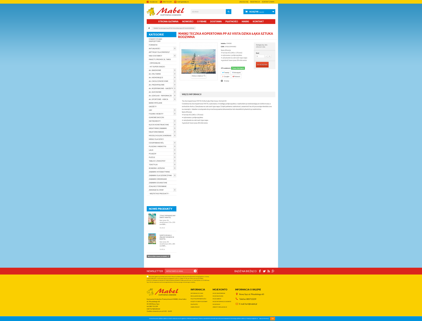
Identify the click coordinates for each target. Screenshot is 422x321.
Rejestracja (255, 2)
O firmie (201, 21)
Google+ (226, 76)
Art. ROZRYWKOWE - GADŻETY (161, 88)
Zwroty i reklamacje (220, 307)
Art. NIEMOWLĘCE (156, 77)
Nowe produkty (160, 208)
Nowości (187, 21)
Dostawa (216, 21)
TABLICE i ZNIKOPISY (157, 161)
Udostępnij (236, 72)
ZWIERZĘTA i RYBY (156, 190)
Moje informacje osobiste (222, 301)
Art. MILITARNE (155, 74)
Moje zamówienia (219, 293)
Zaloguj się (243, 2)
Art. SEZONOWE (155, 92)
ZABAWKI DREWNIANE (158, 179)
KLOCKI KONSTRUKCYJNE (159, 125)
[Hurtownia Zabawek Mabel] (167, 11)
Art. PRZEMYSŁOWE (156, 85)
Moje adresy (217, 299)
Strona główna (168, 21)
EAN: (222, 46)
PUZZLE (152, 157)
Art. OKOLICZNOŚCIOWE (158, 81)
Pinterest (237, 76)
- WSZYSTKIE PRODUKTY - (159, 194)
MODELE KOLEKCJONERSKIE (160, 135)
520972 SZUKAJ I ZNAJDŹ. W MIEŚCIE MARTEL (167, 237)
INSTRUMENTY (155, 121)
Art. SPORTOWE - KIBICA (158, 99)
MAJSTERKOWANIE (156, 132)
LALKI (151, 150)
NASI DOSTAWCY (155, 56)
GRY (150, 110)
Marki (245, 21)
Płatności (232, 21)
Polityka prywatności (198, 299)
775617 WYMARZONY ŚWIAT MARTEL (168, 216)
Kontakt (258, 21)
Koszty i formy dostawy (199, 301)
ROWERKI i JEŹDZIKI (157, 168)
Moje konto (220, 289)
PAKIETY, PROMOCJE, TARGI (160, 59)
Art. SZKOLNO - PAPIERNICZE (160, 96)
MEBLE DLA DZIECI (156, 139)
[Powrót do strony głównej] (149, 28)
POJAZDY (152, 154)
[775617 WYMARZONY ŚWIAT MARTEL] (152, 219)
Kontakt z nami (268, 2)
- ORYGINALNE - (155, 63)
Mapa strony (195, 307)
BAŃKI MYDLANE (155, 103)
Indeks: (223, 43)
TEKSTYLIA (153, 165)
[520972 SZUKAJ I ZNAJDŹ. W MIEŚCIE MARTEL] (152, 238)
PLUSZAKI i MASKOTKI (157, 146)
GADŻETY (152, 106)
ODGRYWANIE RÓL (156, 143)
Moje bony (216, 304)
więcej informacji (264, 318)
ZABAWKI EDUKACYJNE (158, 183)
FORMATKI (153, 45)
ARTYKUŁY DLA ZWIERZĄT (159, 52)
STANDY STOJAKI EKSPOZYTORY (155, 40)
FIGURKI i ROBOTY (156, 114)
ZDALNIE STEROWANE (157, 186)
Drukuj (226, 81)
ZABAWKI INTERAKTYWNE (159, 172)
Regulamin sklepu (197, 296)
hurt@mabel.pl (183, 2)
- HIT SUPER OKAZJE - (157, 67)
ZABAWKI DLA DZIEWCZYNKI (160, 175)
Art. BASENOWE (155, 70)
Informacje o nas (197, 293)
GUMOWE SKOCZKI (156, 117)
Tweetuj (226, 72)
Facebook (153, 2)
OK (273, 318)
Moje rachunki (218, 296)
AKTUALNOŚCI (154, 48)
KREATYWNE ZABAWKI (158, 128)
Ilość (257, 53)
